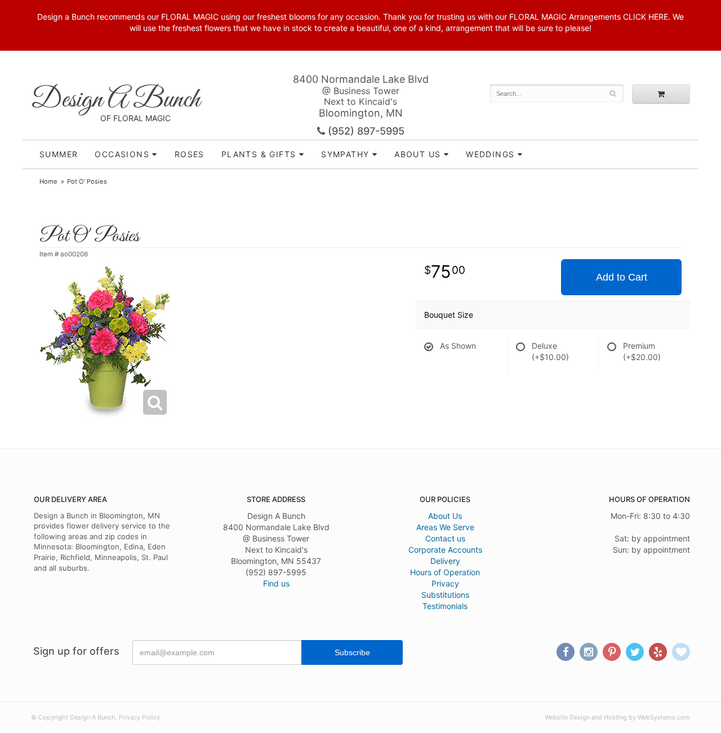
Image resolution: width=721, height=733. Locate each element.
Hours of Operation (445, 572)
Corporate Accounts (445, 549)
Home (48, 181)
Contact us (445, 538)
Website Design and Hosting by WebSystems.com (617, 717)
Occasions (122, 154)
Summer (58, 154)
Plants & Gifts (258, 154)
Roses (189, 154)
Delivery (445, 561)
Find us (276, 583)
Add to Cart (621, 277)
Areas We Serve (445, 527)
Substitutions (445, 594)
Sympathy (345, 154)
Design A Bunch (115, 100)
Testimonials (445, 606)
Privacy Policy (139, 717)
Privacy (445, 583)
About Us (445, 516)
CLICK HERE (645, 16)
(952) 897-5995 (364, 131)
